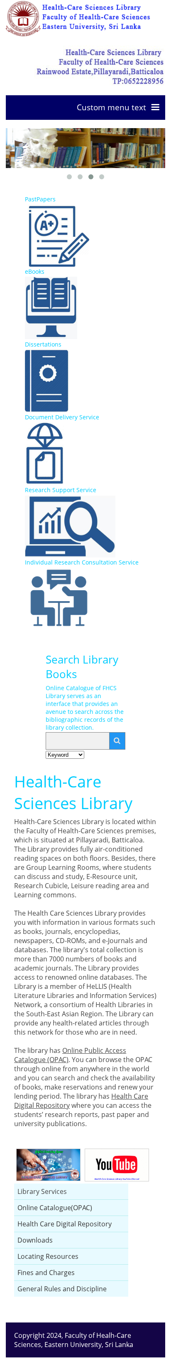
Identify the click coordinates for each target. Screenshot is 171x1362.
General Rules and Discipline (62, 1288)
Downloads (35, 1240)
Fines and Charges (46, 1272)
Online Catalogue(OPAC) (54, 1207)
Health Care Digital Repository (64, 1223)
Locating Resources (47, 1256)
